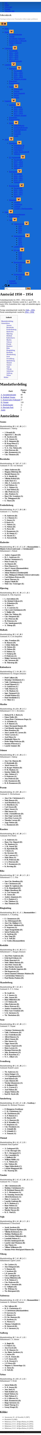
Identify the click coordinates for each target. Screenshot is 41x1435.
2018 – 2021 (18, 75)
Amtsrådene (5, 323)
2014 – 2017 (18, 180)
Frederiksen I (18, 150)
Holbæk (9, 336)
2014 (20, 245)
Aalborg (9, 373)
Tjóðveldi (17, 132)
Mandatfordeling (7, 321)
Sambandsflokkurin (21, 128)
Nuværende (13, 51)
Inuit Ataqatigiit (19, 93)
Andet (7, 139)
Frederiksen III (19, 146)
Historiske (12, 200)
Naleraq (16, 91)
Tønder (9, 365)
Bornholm (10, 327)
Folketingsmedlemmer (17, 214)
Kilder (7, 5)
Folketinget (9, 48)
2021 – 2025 (18, 73)
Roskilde (9, 352)
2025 (20, 238)
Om (6, 3)
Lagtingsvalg (18, 247)
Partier (7, 32)
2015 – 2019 (13, 57)
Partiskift (12, 281)
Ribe (8, 348)
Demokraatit (18, 89)
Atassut (16, 97)
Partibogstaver (14, 216)
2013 (20, 271)
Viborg (8, 369)
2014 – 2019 (18, 164)
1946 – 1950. (30, 310)
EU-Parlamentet (15, 157)
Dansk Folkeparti (15, 43)
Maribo (9, 340)
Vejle (8, 367)
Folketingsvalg (19, 224)
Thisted (9, 363)
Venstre (11, 36)
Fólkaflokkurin (19, 125)
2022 (20, 228)
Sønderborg (10, 361)
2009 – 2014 (18, 166)
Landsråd (17, 206)
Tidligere (17, 154)
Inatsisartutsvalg (19, 236)
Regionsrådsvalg (20, 262)
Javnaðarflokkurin (20, 130)
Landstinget (18, 204)
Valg (10, 220)
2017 (20, 269)
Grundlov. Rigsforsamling (23, 209)
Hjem (7, 29)
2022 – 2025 (18, 176)
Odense (9, 342)
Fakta (7, 212)
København (10, 338)
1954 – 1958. (29, 312)
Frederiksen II (19, 148)
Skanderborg (11, 354)
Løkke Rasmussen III (21, 152)
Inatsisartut (13, 68)
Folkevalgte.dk (5, 15)
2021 (20, 240)
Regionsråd (13, 172)
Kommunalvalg (19, 274)
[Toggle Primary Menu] (3, 24)
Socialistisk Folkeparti (17, 39)
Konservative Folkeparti (17, 41)
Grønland (8, 65)
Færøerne (8, 101)
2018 (20, 242)
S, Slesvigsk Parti (7, 407)
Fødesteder (13, 283)
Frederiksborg (11, 329)
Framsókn (17, 134)
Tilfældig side (9, 11)
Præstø (8, 344)
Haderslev (10, 332)
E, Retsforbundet (7, 405)
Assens (9, 325)
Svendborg (10, 358)
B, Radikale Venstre (8, 397)
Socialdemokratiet (15, 34)
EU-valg (17, 250)
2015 (20, 232)
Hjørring (9, 334)
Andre (11, 45)
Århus (8, 375)
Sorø (8, 356)
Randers (9, 346)
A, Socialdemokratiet (8, 395)
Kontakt (7, 9)
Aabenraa (9, 371)
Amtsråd (17, 202)
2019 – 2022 (13, 55)
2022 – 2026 (13, 53)
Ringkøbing (10, 350)
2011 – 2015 (13, 59)
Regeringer (13, 81)
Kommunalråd (14, 83)
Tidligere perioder (15, 61)
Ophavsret (8, 7)
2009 (20, 259)
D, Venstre (4, 402)
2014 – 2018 (18, 77)
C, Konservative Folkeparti (10, 400)
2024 (20, 252)
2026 (20, 226)
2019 (20, 230)
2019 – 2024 (18, 162)
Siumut (16, 95)
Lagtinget (12, 105)
